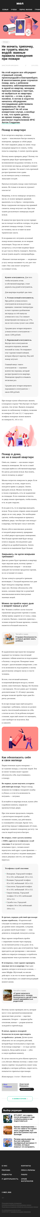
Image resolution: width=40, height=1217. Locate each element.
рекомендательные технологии (21, 1212)
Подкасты (7, 1174)
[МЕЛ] (20, 3)
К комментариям (20, 1099)
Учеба (14, 9)
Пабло (24, 1174)
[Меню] (36, 3)
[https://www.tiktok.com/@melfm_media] (23, 1157)
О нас (4, 1166)
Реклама (6, 1170)
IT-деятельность (10, 1179)
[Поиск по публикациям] (3, 3)
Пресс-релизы (28, 1170)
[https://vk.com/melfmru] (17, 1157)
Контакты (26, 1166)
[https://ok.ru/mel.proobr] (37, 1157)
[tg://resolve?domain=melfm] (4, 1157)
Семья (5, 9)
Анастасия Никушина (24, 1085)
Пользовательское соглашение (12, 1203)
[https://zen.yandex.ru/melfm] (10, 1157)
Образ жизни (25, 9)
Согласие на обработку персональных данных (16, 1205)
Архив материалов (27, 1180)
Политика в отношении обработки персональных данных (20, 1207)
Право (5, 42)
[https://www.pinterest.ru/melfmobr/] (30, 1157)
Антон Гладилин (11, 122)
